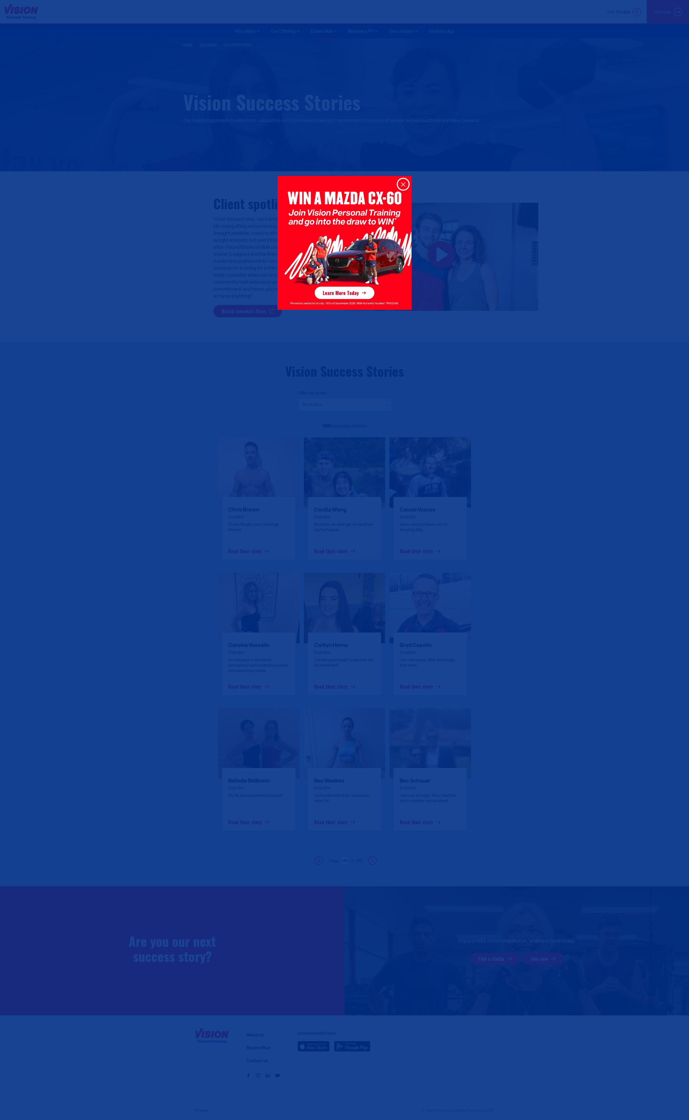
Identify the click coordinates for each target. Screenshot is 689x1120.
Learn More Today (341, 292)
